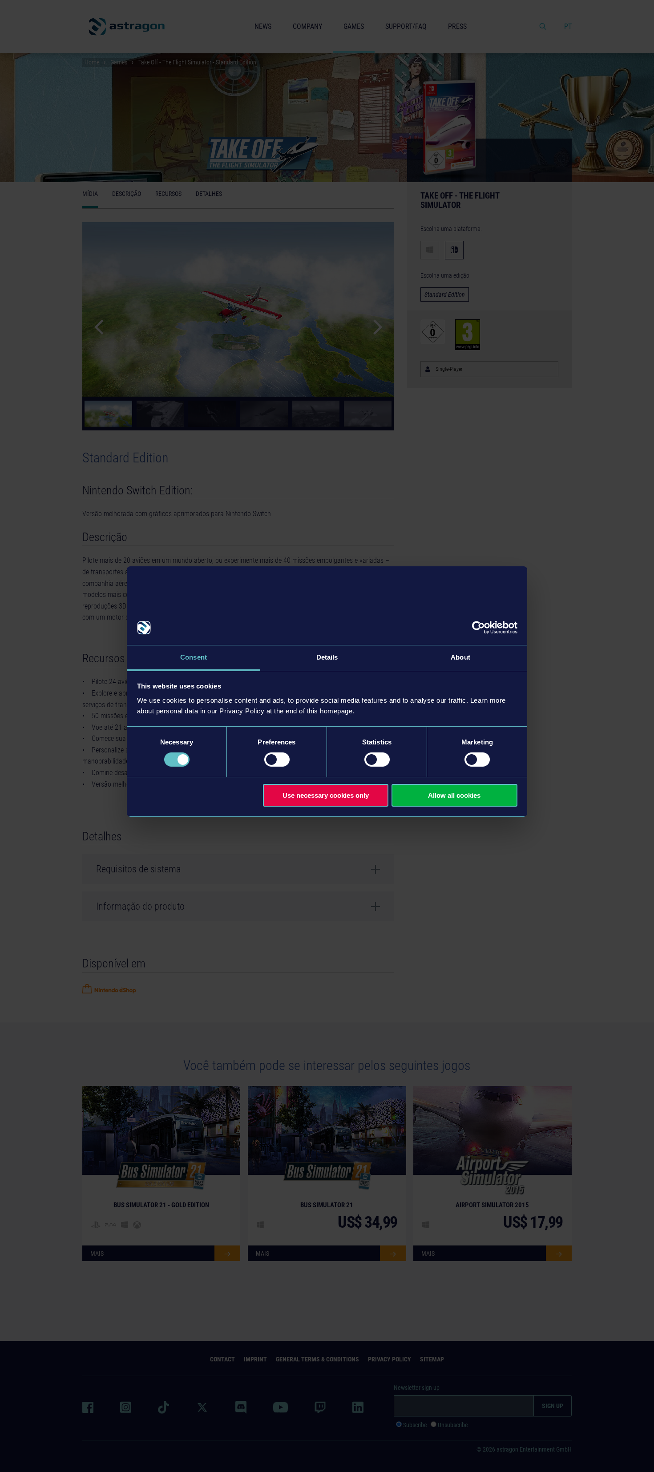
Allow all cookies (454, 795)
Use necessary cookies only (326, 795)
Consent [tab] (193, 657)
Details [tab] (327, 657)
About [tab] (460, 657)
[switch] (277, 759)
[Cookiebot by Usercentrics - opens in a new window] (478, 627)
